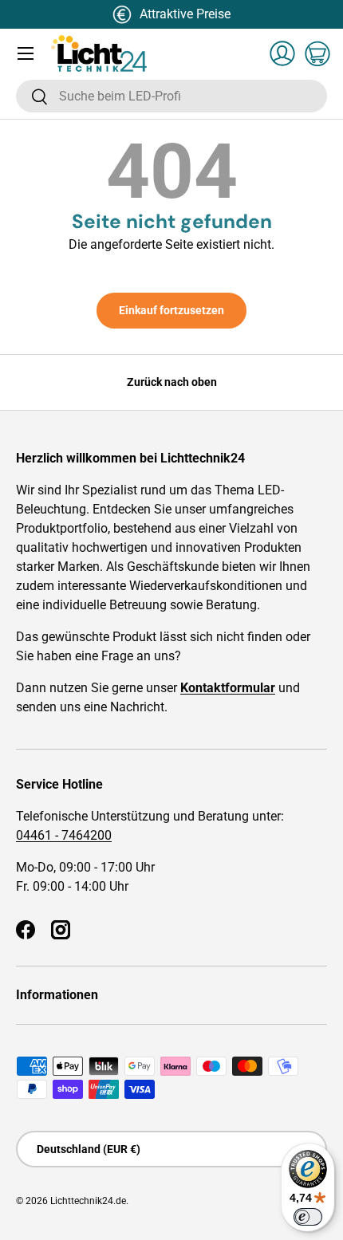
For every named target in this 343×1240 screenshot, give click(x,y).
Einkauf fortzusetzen (171, 310)
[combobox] (171, 96)
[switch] (308, 1217)
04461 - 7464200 (64, 835)
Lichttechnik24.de (88, 1201)
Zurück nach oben (172, 382)
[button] (317, 53)
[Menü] (25, 53)
